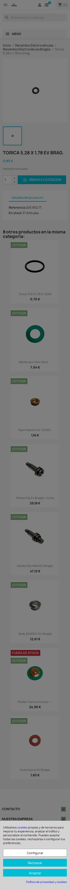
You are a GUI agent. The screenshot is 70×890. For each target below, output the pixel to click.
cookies (22, 827)
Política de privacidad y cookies (46, 882)
